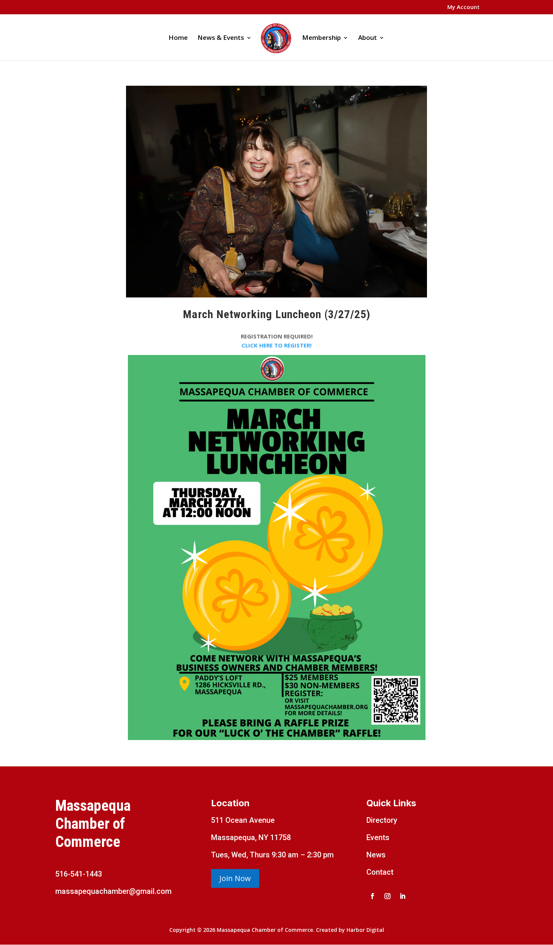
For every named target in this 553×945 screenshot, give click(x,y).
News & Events (221, 38)
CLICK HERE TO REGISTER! (276, 345)
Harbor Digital (365, 929)
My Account (463, 7)
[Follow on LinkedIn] (403, 896)
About (367, 38)
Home (178, 38)
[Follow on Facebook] (372, 896)
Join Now (235, 878)
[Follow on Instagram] (387, 896)
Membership (321, 38)
